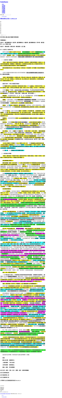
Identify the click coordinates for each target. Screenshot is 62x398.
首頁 (1, 393)
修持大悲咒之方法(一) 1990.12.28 (8, 18)
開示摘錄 (3, 393)
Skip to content (4, 16)
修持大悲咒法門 (8, 393)
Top (2, 395)
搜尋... (1, 14)
